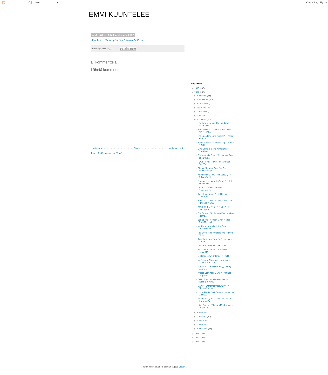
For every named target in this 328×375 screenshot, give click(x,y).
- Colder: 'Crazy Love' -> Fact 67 (211, 245)
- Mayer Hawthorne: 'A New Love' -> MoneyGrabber (212, 287)
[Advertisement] (212, 55)
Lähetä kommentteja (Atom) (109, 153)
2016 (197, 333)
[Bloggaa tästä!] (125, 49)
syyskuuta (202, 108)
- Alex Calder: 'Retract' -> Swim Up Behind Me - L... (212, 251)
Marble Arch (98, 40)
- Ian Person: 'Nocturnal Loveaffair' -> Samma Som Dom (213, 261)
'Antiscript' (110, 40)
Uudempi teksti (99, 148)
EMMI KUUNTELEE (119, 14)
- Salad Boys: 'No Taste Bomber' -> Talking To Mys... (212, 280)
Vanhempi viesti (176, 148)
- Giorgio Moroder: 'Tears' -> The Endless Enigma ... (211, 169)
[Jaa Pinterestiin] (134, 49)
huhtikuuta (202, 316)
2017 (197, 92)
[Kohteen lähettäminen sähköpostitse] (121, 49)
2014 (197, 342)
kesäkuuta (202, 119)
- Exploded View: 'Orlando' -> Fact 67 (213, 256)
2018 (197, 88)
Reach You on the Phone (131, 40)
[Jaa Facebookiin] (131, 49)
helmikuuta (202, 324)
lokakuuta (201, 103)
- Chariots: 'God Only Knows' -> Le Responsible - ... (212, 188)
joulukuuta (202, 96)
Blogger (182, 367)
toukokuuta (202, 313)
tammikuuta (202, 329)
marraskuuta (203, 99)
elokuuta (201, 111)
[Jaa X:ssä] (128, 49)
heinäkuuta (202, 116)
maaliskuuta (203, 321)
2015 (197, 337)
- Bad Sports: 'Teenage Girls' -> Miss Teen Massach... (213, 221)
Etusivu (137, 148)
